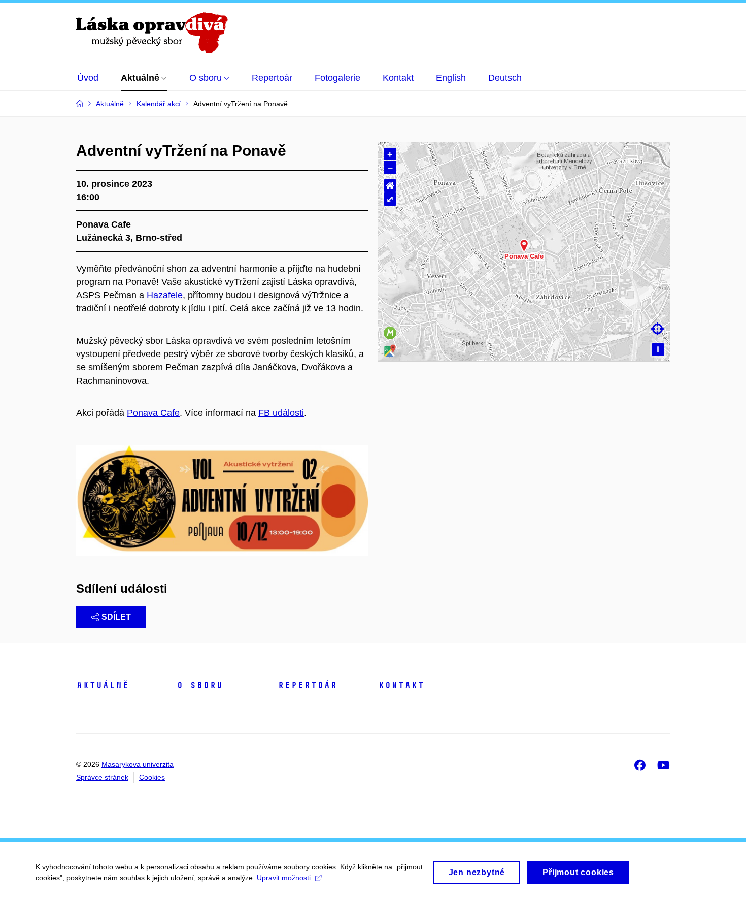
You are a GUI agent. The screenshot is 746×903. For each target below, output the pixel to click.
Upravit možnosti (284, 878)
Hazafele (165, 295)
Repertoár (307, 685)
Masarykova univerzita (137, 764)
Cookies (152, 777)
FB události (281, 413)
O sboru (200, 685)
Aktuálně (102, 685)
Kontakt (401, 685)
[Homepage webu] (152, 32)
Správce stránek (102, 777)
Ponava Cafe (153, 413)
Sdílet (116, 616)
